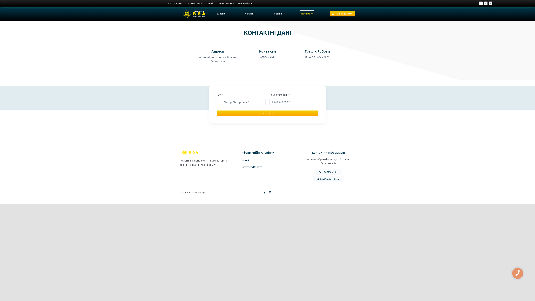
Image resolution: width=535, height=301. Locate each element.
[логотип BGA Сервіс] (194, 10)
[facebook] (481, 3)
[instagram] (485, 3)
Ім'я (220, 94)
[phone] (490, 3)
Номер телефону (279, 94)
